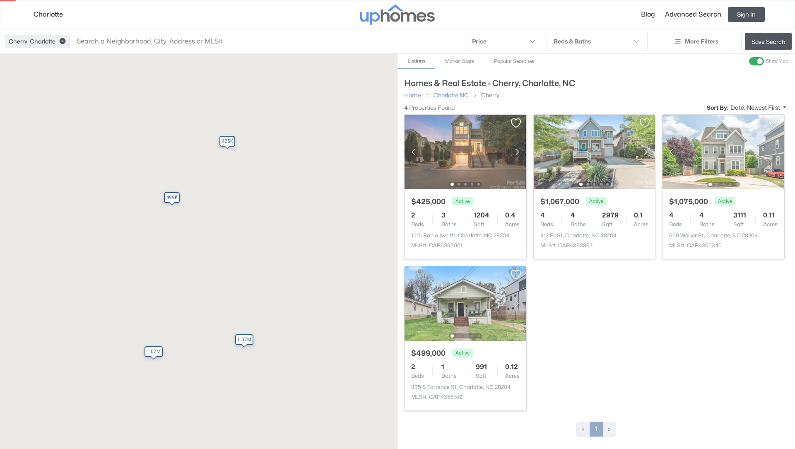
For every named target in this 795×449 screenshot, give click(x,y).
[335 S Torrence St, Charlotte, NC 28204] (465, 303)
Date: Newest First (755, 107)
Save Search (768, 41)
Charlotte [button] (48, 14)
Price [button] (479, 41)
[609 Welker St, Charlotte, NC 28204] (723, 151)
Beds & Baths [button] (572, 41)
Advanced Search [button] (693, 14)
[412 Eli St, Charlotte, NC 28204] (594, 151)
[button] (62, 41)
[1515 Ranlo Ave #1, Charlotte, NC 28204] (465, 151)
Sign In (746, 14)
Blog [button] (648, 14)
